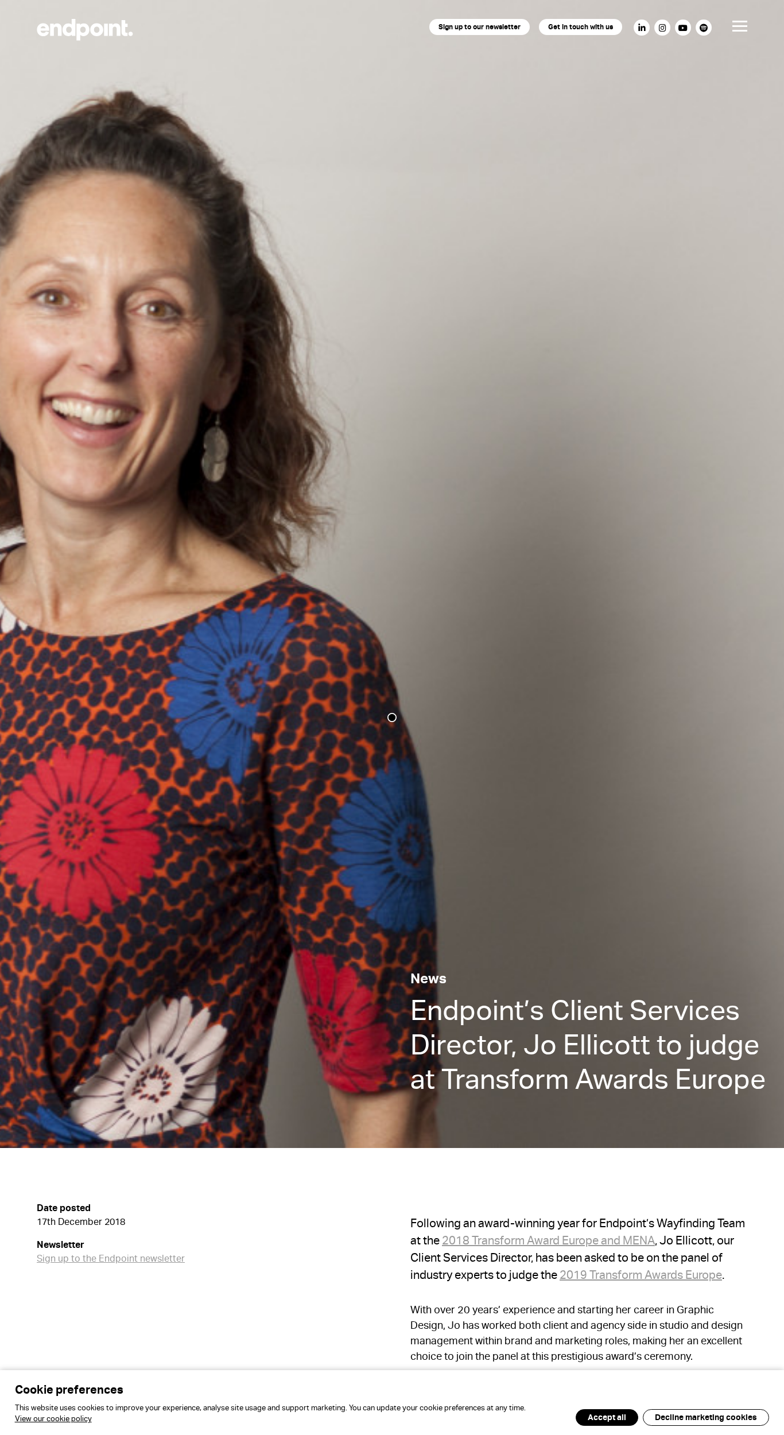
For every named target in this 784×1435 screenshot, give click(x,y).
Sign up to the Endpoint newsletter (111, 1260)
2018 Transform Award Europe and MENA (548, 1242)
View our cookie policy (53, 1420)
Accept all (607, 1418)
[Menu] (730, 29)
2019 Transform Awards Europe (641, 1277)
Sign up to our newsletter (479, 28)
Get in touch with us (580, 28)
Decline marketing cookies (706, 1418)
